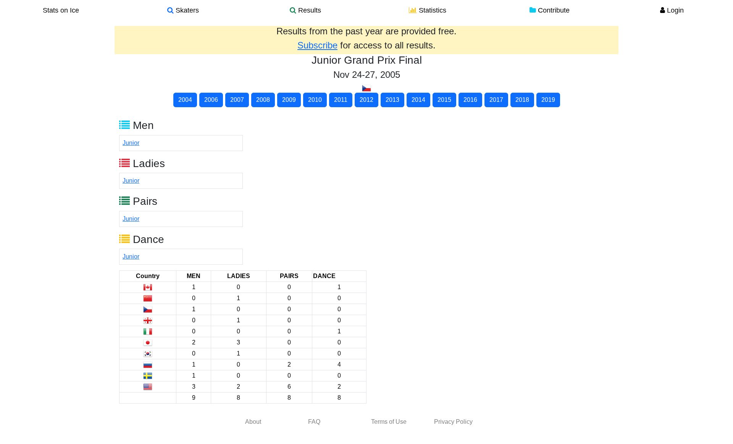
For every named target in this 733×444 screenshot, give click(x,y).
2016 (470, 100)
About (253, 421)
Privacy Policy (453, 421)
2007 (237, 100)
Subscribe (317, 45)
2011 (340, 100)
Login (674, 10)
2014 (418, 100)
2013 (392, 100)
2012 (366, 100)
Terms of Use (389, 421)
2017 (496, 100)
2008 (263, 100)
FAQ (314, 421)
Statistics (431, 10)
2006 (211, 100)
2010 (315, 100)
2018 (522, 100)
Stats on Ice (61, 10)
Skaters (186, 10)
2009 (289, 100)
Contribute (553, 10)
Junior (131, 143)
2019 (548, 100)
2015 (444, 100)
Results (308, 10)
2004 (185, 100)
